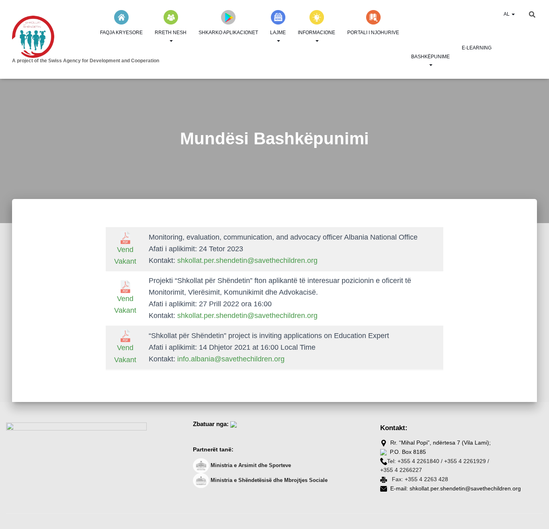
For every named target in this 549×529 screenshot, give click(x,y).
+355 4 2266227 (401, 470)
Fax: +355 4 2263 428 (419, 479)
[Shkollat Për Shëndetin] (72, 37)
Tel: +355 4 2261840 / (414, 461)
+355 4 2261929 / (466, 461)
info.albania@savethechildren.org (231, 359)
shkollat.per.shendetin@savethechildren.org (247, 260)
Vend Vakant (125, 255)
